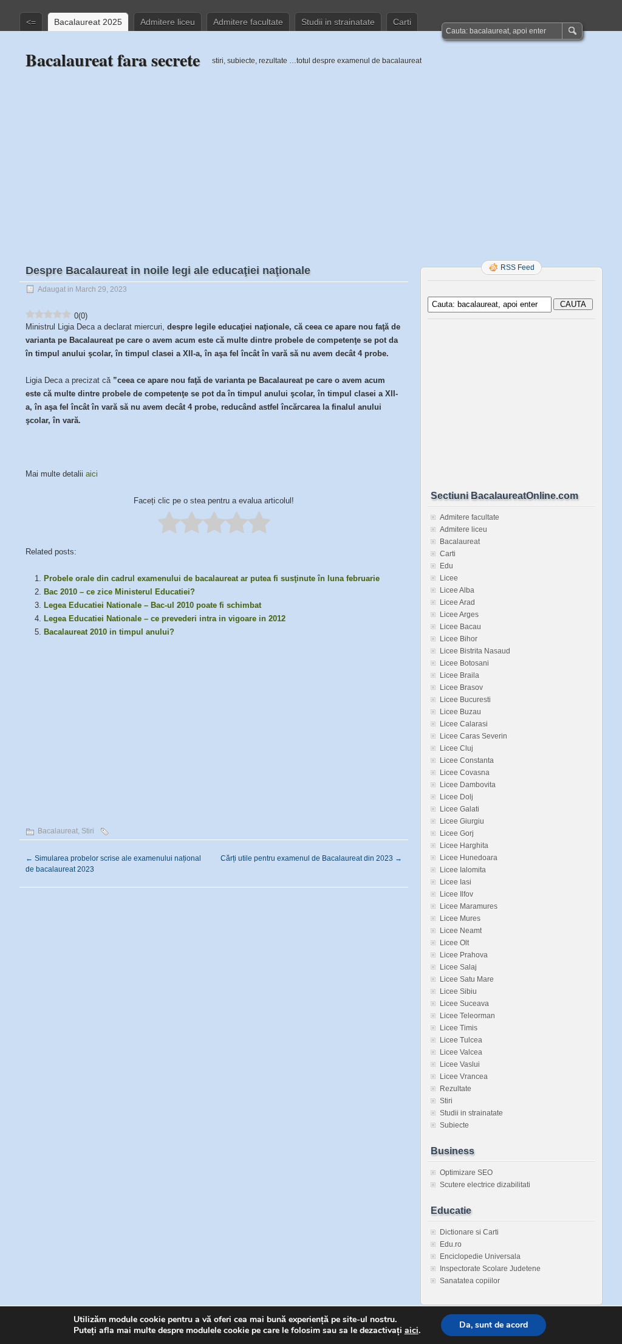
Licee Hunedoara (468, 857)
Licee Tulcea (461, 1040)
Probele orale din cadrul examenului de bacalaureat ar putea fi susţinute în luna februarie (212, 578)
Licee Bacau (460, 626)
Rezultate (455, 1088)
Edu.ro (451, 1244)
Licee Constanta (467, 760)
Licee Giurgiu (462, 821)
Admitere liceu (167, 22)
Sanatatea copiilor (470, 1281)
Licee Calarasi (464, 724)
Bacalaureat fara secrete (113, 59)
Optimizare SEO (466, 1172)
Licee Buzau (460, 712)
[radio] (169, 523)
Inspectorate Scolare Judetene (490, 1268)
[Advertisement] (311, 156)
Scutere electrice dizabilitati (485, 1184)
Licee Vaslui (460, 1064)
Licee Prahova (464, 955)
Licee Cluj (456, 748)
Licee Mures (460, 918)
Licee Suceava (464, 1003)
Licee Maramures (468, 906)
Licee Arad (457, 602)
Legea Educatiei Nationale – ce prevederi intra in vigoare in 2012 (164, 618)
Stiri (87, 831)
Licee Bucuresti (465, 699)
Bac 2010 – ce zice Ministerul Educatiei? (119, 591)
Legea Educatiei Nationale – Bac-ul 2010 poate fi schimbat (152, 605)
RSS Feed (518, 267)
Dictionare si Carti (469, 1232)
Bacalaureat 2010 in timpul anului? (109, 631)
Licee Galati (459, 809)
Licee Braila (459, 675)
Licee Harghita (464, 845)
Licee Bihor (458, 639)
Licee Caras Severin (473, 736)
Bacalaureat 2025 (88, 22)
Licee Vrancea (464, 1076)
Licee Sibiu (458, 991)
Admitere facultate (248, 22)
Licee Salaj (458, 967)
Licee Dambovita (468, 785)
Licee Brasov (461, 687)
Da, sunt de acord (493, 1325)
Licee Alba (457, 590)
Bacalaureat (58, 831)
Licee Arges (459, 614)
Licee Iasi (455, 882)
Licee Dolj (456, 797)
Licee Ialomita (463, 870)
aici (92, 473)
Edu (446, 566)
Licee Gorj (457, 833)
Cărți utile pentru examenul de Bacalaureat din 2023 (311, 858)
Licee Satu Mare (467, 979)
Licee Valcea (461, 1052)
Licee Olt (454, 943)
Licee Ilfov (456, 894)
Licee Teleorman (467, 1015)
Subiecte (454, 1125)
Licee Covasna (465, 772)
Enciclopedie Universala (480, 1256)
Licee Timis (458, 1028)
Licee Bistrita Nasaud (475, 651)
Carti (402, 22)
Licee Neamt (461, 930)
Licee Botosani (464, 663)
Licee (449, 578)
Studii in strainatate (338, 22)
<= (31, 22)
